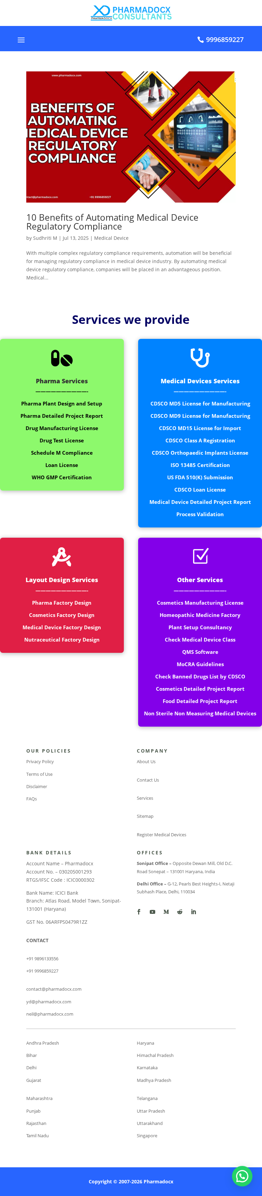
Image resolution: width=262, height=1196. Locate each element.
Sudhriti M (45, 238)
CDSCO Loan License (200, 489)
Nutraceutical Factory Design (62, 639)
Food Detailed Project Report (200, 701)
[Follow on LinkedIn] (193, 911)
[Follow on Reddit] (179, 911)
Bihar (31, 1055)
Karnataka (147, 1067)
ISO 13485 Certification (200, 465)
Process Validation (200, 514)
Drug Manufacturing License (62, 428)
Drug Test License (62, 440)
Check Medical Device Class (200, 639)
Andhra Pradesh (42, 1043)
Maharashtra (39, 1098)
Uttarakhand (150, 1123)
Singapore (147, 1135)
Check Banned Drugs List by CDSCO (200, 676)
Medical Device (111, 238)
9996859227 (225, 39)
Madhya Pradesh (154, 1080)
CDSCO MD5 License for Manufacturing (200, 403)
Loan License (61, 465)
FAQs (31, 799)
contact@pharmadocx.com (54, 989)
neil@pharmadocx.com (49, 1014)
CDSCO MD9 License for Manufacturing (200, 415)
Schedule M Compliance (62, 452)
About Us (146, 761)
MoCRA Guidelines (200, 664)
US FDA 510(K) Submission (200, 477)
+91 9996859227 (42, 971)
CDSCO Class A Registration (200, 440)
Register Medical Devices (161, 834)
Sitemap (145, 816)
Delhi (31, 1067)
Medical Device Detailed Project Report (200, 501)
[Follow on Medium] (166, 911)
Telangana (147, 1098)
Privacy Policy (40, 761)
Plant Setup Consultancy (200, 627)
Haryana (145, 1043)
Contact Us (148, 780)
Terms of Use (39, 774)
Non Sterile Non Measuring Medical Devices (200, 713)
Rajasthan (36, 1123)
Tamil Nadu (37, 1135)
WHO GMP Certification (62, 477)
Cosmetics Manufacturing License (200, 602)
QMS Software (200, 651)
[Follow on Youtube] (152, 911)
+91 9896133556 (42, 959)
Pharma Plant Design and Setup (61, 403)
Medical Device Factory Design (62, 627)
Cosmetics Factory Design (61, 614)
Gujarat (33, 1080)
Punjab (33, 1111)
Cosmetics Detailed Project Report (200, 688)
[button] (242, 1176)
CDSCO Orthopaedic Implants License (200, 452)
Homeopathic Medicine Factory (200, 614)
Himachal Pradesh (155, 1055)
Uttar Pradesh (151, 1111)
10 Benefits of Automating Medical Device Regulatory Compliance (112, 221)
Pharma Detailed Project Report (61, 415)
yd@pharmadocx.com (48, 1002)
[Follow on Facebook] (138, 911)
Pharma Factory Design (61, 602)
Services (145, 798)
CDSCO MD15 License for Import (200, 428)
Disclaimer (36, 786)
